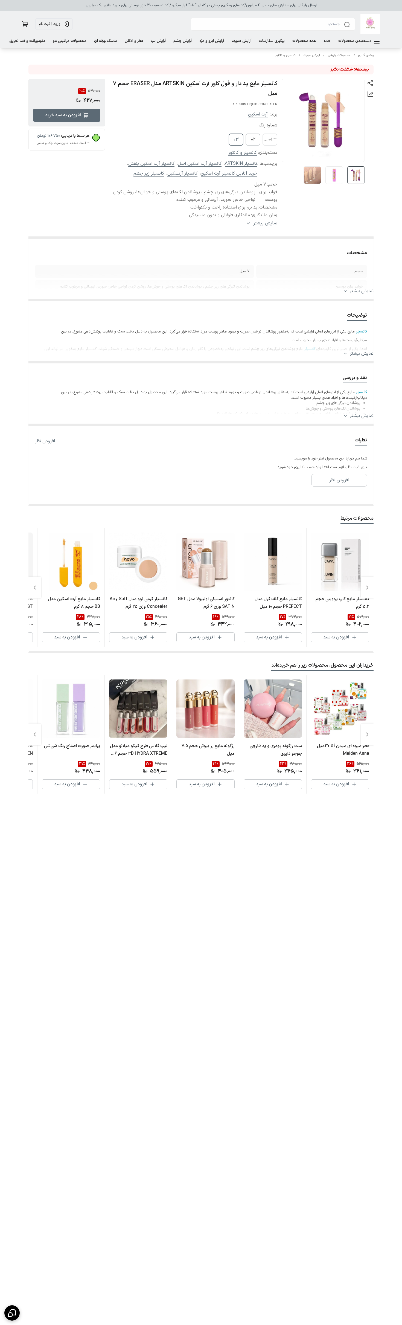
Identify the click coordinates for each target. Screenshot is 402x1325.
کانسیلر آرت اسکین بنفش (151, 163)
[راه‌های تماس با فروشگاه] (12, 1313)
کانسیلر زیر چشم (148, 173)
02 (253, 139)
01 (270, 139)
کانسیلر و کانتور (285, 55)
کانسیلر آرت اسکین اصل (200, 163)
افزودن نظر (45, 441)
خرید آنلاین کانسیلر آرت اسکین (229, 173)
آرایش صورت (312, 55)
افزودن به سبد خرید (63, 115)
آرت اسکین (258, 114)
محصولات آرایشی (339, 55)
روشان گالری (366, 55)
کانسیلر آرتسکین (182, 173)
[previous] (367, 587)
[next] (34, 587)
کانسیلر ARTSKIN (241, 163)
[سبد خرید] (25, 24)
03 (236, 139)
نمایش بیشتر (362, 291)
